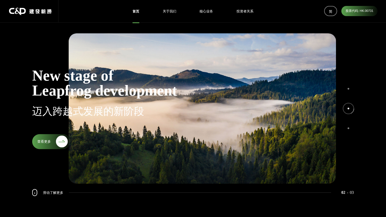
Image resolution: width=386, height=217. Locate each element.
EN (330, 35)
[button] (348, 88)
